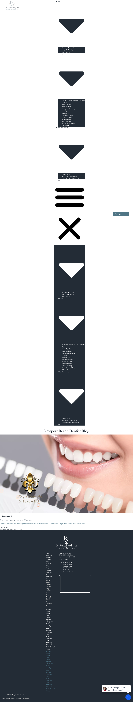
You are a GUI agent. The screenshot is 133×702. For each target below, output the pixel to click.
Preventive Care (67, 117)
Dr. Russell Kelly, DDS (68, 48)
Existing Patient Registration (70, 178)
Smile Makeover (67, 119)
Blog (59, 180)
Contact (48, 591)
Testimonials (66, 52)
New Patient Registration (69, 176)
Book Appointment (120, 214)
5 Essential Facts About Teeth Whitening (16, 520)
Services (48, 587)
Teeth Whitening (67, 121)
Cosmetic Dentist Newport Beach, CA (73, 100)
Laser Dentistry (66, 113)
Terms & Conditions (49, 572)
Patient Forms (66, 174)
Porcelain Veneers (67, 115)
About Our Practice (68, 50)
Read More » (4, 527)
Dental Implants (66, 107)
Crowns (64, 102)
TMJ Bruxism (66, 126)
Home (48, 580)
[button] (69, 213)
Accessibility (49, 577)
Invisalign (64, 111)
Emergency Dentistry (68, 109)
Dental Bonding (66, 105)
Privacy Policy (48, 567)
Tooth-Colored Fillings (68, 123)
